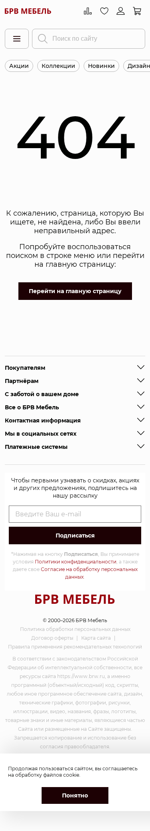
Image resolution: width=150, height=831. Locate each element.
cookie (71, 775)
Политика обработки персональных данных (75, 629)
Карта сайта (96, 638)
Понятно (75, 795)
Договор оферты (52, 638)
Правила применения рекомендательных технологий (75, 647)
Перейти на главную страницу (75, 291)
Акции (19, 65)
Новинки (101, 65)
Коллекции (58, 65)
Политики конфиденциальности (75, 562)
